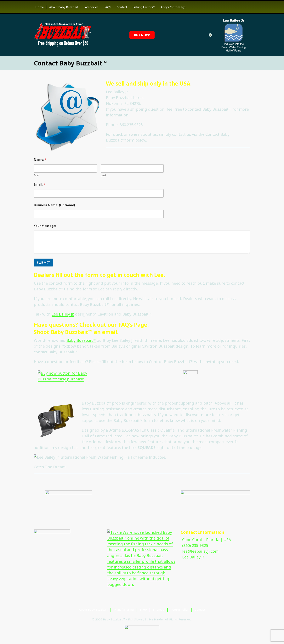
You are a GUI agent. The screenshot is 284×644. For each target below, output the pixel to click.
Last (103, 175)
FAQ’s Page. (133, 324)
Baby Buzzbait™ (81, 340)
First (36, 175)
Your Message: (45, 226)
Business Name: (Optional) (54, 205)
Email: (40, 184)
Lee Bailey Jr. (63, 314)
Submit (43, 262)
